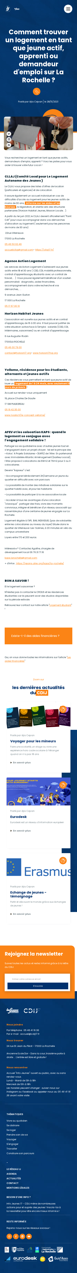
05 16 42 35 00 (13, 409)
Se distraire (13, 1125)
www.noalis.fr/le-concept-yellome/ (25, 415)
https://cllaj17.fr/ (44, 249)
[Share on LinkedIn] (9, 139)
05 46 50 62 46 (13, 244)
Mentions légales (18, 1187)
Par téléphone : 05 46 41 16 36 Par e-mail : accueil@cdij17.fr (23, 1032)
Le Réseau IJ (14, 1169)
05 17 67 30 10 (12, 306)
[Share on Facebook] (9, 145)
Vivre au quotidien (17, 1120)
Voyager (11, 1139)
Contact (13, 1183)
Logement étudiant (60, 605)
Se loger (11, 1130)
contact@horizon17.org (18, 352)
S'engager (12, 1144)
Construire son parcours (20, 1153)
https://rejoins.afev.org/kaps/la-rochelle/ (40, 563)
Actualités (14, 1178)
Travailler (12, 1148)
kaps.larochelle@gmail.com (21, 557)
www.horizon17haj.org (45, 352)
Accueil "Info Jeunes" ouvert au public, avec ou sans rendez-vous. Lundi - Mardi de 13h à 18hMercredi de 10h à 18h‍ (38, 1084)
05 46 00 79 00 (13, 347)
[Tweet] (9, 134)
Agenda (12, 1173)
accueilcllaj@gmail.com (19, 249)
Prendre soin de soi (17, 1134)
